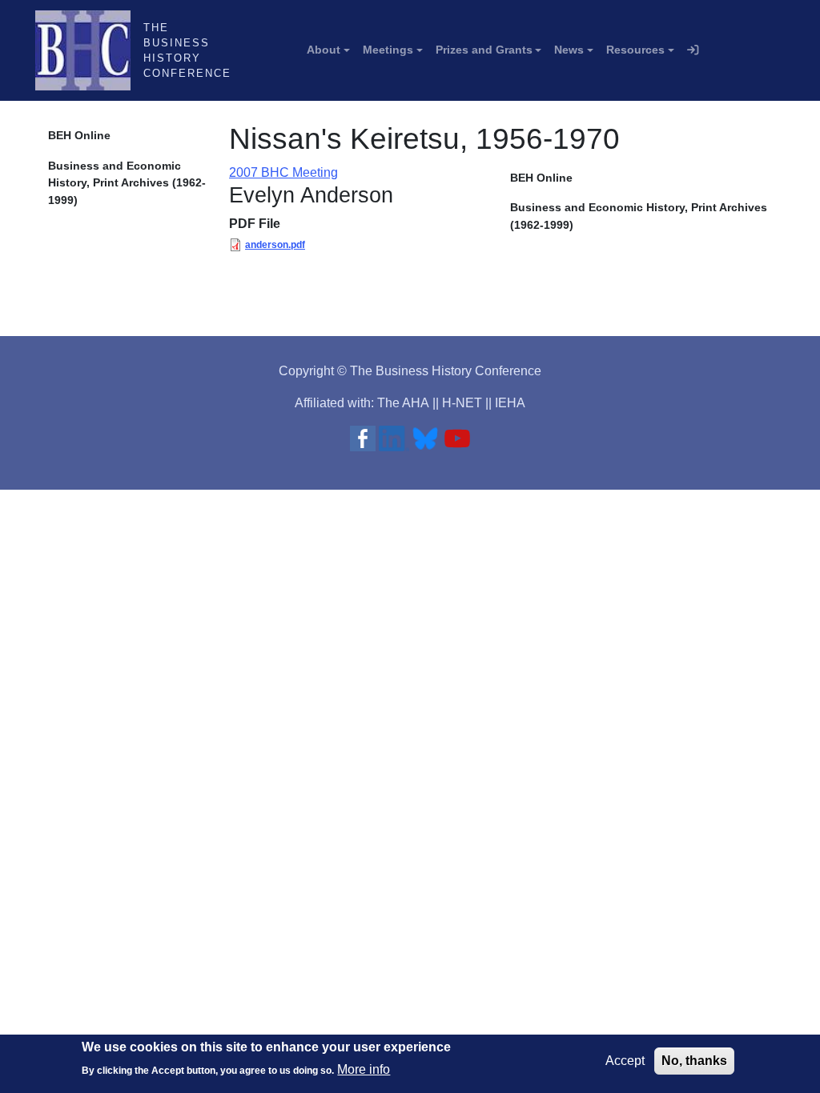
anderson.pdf (275, 244)
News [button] (569, 49)
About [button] (323, 49)
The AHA (403, 403)
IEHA (510, 403)
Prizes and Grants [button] (484, 49)
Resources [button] (635, 49)
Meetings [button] (388, 49)
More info (363, 1069)
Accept (625, 1060)
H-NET (462, 403)
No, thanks (694, 1060)
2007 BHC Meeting (283, 172)
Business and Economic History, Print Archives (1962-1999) (127, 182)
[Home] (89, 50)
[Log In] (693, 50)
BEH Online (79, 135)
